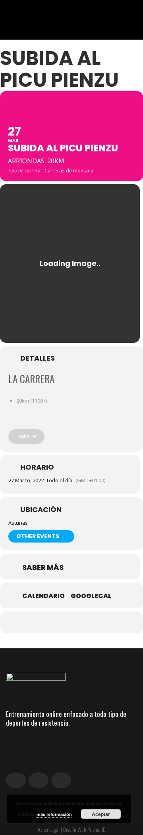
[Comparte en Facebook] (47, 622)
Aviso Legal (49, 829)
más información (54, 814)
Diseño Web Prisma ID (84, 829)
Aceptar (101, 814)
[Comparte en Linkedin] (78, 622)
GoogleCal (91, 596)
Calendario (43, 596)
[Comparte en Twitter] (63, 622)
